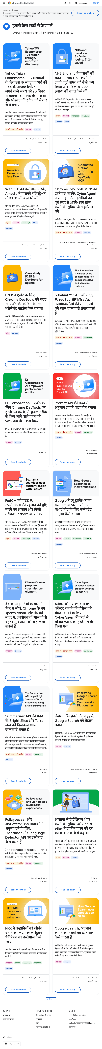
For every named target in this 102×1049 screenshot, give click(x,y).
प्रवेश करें (96, 3)
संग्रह (37, 1023)
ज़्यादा (51, 999)
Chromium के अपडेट (43, 1015)
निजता (9, 1037)
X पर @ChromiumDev (77, 1015)
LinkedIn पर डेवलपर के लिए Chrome (82, 1023)
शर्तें (4, 1037)
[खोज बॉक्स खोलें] (65, 2)
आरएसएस (72, 1027)
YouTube (72, 1019)
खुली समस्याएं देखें (8, 1019)
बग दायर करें (7, 1015)
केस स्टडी (39, 1019)
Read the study (18, 150)
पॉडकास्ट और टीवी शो (43, 1027)
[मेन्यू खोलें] (3, 3)
